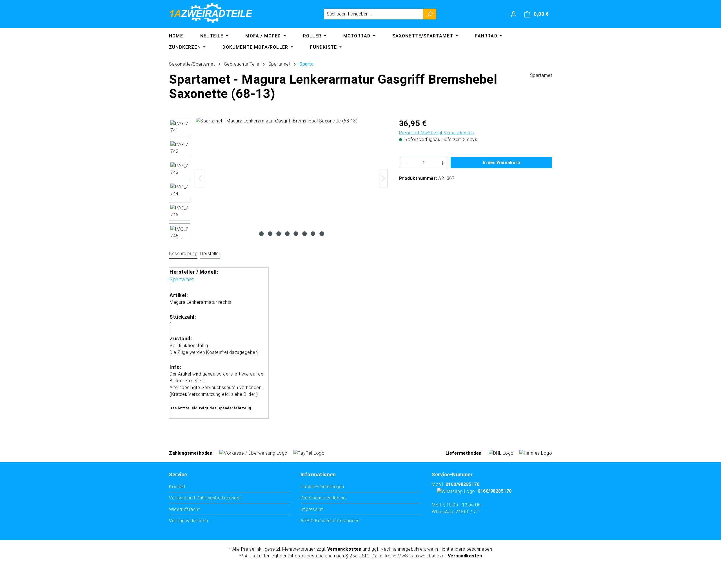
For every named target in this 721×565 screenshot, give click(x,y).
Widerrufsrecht (184, 509)
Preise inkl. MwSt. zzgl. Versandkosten (436, 132)
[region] (278, 178)
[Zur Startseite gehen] (211, 13)
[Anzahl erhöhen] (443, 162)
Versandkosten (344, 549)
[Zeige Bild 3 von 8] (279, 233)
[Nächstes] (383, 178)
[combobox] (374, 14)
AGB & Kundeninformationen (330, 520)
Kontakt (177, 486)
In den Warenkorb (501, 162)
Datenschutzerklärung (323, 498)
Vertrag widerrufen (188, 520)
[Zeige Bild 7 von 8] (313, 233)
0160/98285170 (463, 484)
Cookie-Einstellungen (322, 486)
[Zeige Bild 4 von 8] (287, 233)
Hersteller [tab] (210, 253)
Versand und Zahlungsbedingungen (205, 498)
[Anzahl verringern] (405, 162)
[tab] (183, 254)
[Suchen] (430, 14)
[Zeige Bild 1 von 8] (261, 233)
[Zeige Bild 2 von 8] (270, 233)
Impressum (312, 509)
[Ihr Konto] (513, 14)
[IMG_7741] (292, 178)
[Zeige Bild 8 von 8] (321, 233)
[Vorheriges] (200, 178)
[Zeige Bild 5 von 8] (296, 233)
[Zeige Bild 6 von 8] (304, 233)
